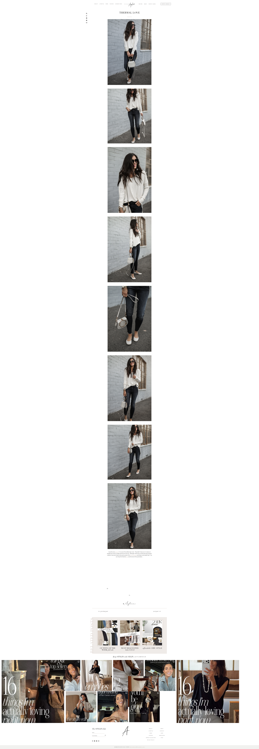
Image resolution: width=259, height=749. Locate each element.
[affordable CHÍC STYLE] (152, 632)
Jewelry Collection (151, 737)
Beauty (150, 728)
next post (155, 611)
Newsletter (162, 735)
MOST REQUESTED (130, 649)
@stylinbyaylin (140, 656)
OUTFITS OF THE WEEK (107, 649)
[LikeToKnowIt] (86, 20)
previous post (104, 611)
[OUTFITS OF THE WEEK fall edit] (108, 632)
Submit (105, 735)
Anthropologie (133, 555)
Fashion (129, 16)
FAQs (162, 737)
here (127, 556)
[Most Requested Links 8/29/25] (130, 632)
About (162, 728)
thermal (117, 551)
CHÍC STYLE (152, 648)
